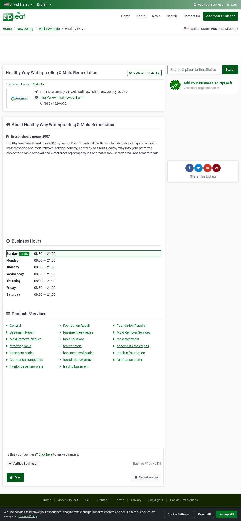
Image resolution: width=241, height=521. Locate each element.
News (156, 16)
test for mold (72, 346)
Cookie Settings (178, 514)
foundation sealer (129, 360)
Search (172, 16)
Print (17, 477)
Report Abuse (148, 477)
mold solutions (73, 339)
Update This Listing (146, 72)
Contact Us (192, 16)
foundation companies (26, 360)
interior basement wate (26, 366)
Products (38, 84)
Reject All (204, 514)
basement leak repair (78, 332)
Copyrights (155, 500)
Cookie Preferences (184, 500)
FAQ (88, 500)
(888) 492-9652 (55, 103)
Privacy (136, 500)
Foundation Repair (76, 325)
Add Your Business (220, 16)
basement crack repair (133, 346)
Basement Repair (22, 332)
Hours (25, 84)
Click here (45, 454)
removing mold (20, 346)
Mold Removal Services (133, 332)
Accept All (227, 514)
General (15, 325)
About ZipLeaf (68, 500)
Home (125, 16)
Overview (12, 84)
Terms (119, 500)
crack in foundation (131, 353)
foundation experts (77, 360)
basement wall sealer (78, 353)
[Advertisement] (120, 47)
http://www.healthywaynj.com (62, 97)
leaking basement (76, 366)
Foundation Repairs (131, 325)
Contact (102, 500)
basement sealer (22, 353)
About (141, 16)
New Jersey (25, 29)
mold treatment (128, 339)
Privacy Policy (28, 516)
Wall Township (49, 29)
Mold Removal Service (25, 339)
